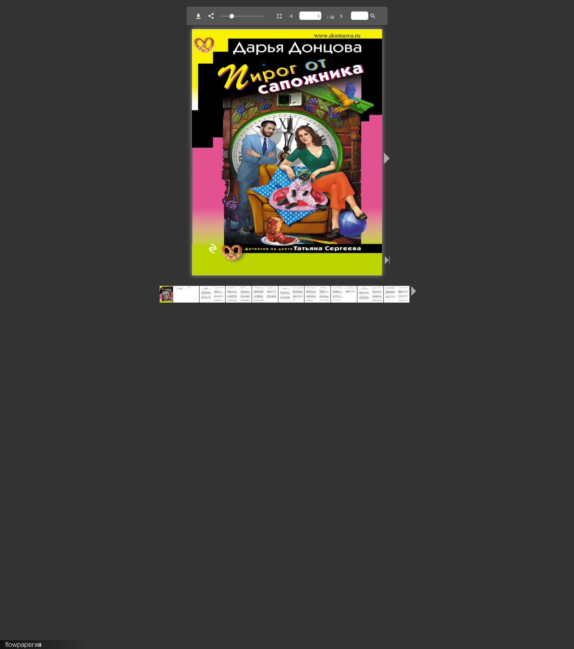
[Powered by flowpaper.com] (23, 641)
